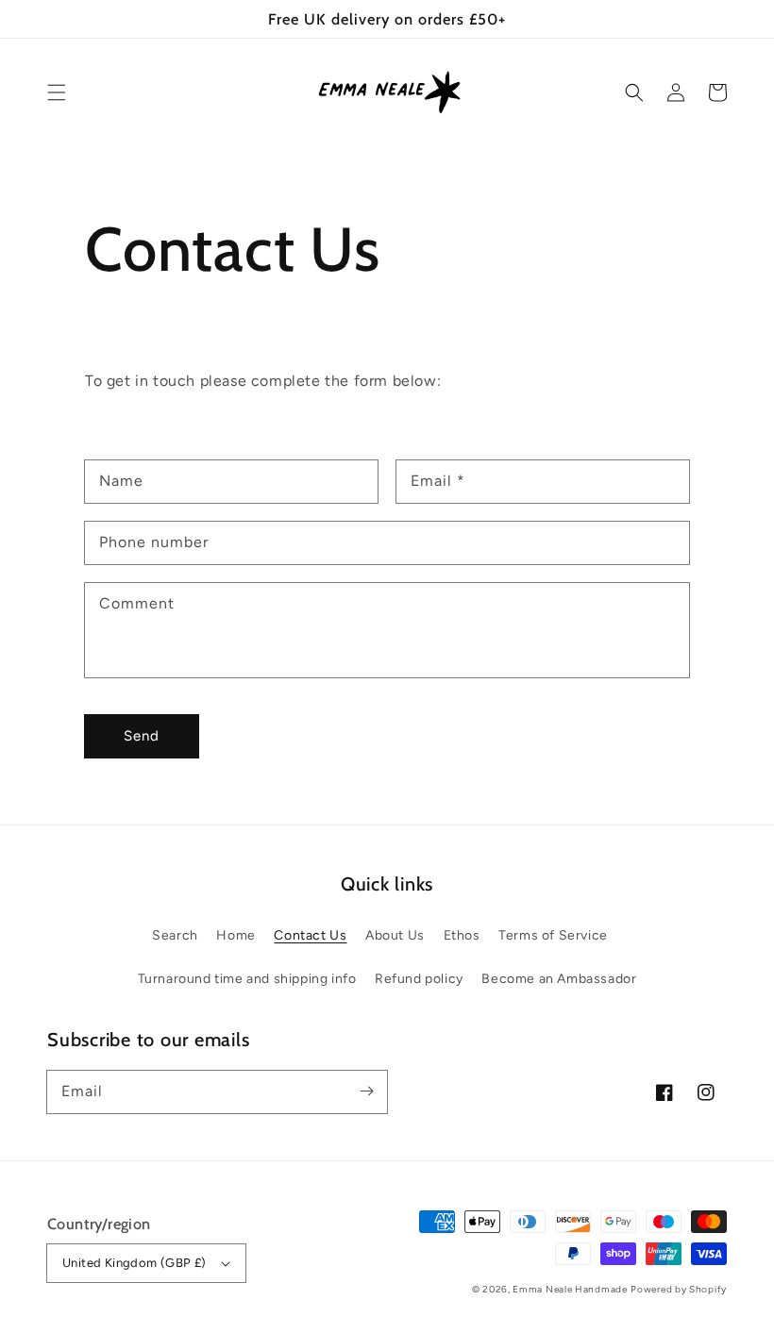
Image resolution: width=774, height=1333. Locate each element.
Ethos (462, 935)
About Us (395, 935)
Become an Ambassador (558, 979)
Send (142, 735)
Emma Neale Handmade (570, 1289)
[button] (56, 92)
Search (175, 935)
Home (235, 935)
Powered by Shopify (679, 1289)
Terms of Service (553, 935)
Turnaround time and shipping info (247, 979)
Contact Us (310, 935)
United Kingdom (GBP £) (134, 1263)
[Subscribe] (366, 1091)
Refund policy (419, 979)
